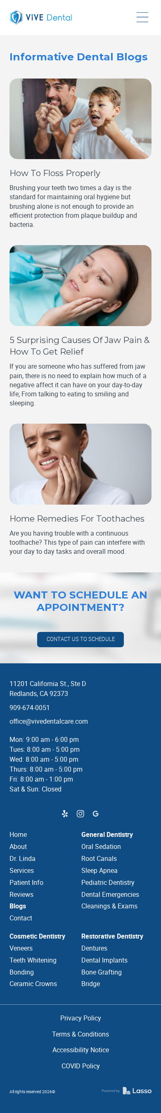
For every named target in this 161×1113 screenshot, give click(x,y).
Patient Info (26, 882)
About (18, 846)
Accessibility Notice (80, 1049)
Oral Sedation (101, 846)
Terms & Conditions (80, 1034)
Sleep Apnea (99, 870)
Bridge (90, 983)
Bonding (21, 972)
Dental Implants (104, 960)
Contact (20, 917)
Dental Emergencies (110, 894)
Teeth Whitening (33, 960)
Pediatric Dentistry (108, 882)
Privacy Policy (80, 1017)
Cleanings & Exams (109, 905)
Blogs (17, 905)
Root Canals (99, 858)
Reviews (21, 894)
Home (18, 834)
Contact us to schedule (81, 639)
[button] (142, 17)
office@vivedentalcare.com (48, 721)
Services (21, 870)
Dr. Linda (22, 858)
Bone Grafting (101, 972)
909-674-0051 (29, 707)
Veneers (21, 948)
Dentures (94, 948)
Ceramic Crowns (33, 983)
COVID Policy (81, 1065)
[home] (42, 17)
